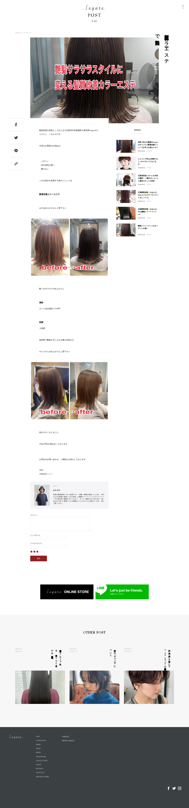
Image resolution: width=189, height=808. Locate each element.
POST (38, 748)
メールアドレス (36, 543)
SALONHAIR (41, 757)
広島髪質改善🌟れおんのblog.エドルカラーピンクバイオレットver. (148, 195)
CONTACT (40, 773)
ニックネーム (35, 535)
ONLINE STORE (42, 777)
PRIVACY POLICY (68, 741)
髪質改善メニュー (46, 474)
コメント (33, 515)
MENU (38, 752)
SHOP (38, 744)
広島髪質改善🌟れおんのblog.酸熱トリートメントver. (147, 211)
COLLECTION (42, 761)
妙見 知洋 (56, 490)
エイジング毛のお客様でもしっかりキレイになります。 (148, 161)
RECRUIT (39, 769)
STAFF (38, 765)
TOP (38, 736)
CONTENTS (41, 740)
